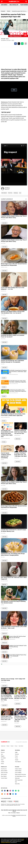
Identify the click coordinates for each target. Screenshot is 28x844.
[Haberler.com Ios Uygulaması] (4, 801)
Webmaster (17, 778)
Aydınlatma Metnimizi (5, 842)
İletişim (12, 745)
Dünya (2, 763)
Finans (16, 756)
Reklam (8, 745)
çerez (23, 839)
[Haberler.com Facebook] (5, 791)
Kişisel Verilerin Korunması (20, 774)
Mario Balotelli (4, 192)
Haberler (3, 750)
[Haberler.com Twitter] (8, 791)
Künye (16, 745)
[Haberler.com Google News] (2, 791)
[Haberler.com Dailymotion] (16, 794)
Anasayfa (3, 11)
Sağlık (16, 752)
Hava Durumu (4, 768)
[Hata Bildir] (13, 815)
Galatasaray (16, 192)
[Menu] (2, 1)
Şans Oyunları (4, 774)
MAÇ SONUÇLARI (14, 4)
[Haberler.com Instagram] (10, 791)
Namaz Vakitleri (4, 770)
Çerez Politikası (18, 772)
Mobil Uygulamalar (19, 780)
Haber (9, 812)
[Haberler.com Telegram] (13, 794)
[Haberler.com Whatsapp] (16, 791)
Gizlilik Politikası (18, 770)
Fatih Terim (10, 192)
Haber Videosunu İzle (15, 36)
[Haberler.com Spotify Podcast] (18, 791)
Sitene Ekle (17, 783)
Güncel (8, 11)
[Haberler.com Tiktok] (10, 794)
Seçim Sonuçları (4, 772)
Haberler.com (4, 766)
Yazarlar (16, 759)
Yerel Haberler (18, 761)
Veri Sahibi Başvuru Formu (20, 776)
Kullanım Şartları (18, 768)
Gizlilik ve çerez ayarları (6, 815)
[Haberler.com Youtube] (8, 794)
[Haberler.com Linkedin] (13, 791)
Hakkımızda (3, 745)
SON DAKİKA (4, 4)
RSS (16, 781)
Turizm (16, 757)
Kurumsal (17, 766)
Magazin (2, 756)
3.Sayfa (2, 761)
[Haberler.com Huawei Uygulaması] (16, 801)
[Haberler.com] (5, 741)
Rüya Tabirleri (4, 776)
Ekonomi (3, 752)
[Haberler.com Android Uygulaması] (10, 801)
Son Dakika (3, 757)
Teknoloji (17, 754)
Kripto (2, 759)
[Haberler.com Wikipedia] (5, 794)
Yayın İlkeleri (21, 745)
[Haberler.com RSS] (2, 794)
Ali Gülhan (7, 188)
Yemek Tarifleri (4, 778)
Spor (20, 192)
